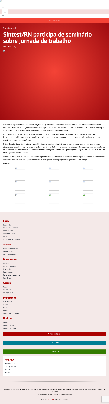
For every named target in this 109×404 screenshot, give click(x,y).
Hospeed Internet (62, 399)
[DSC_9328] (54, 50)
